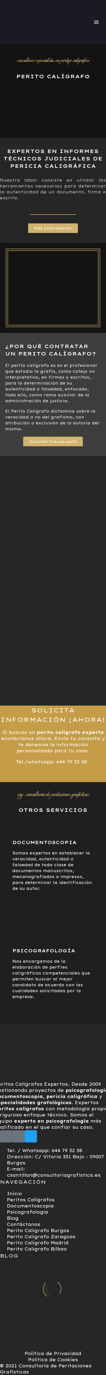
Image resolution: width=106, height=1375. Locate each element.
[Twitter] (31, 1136)
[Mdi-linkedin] (18, 1136)
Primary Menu (96, 22)
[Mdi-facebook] (6, 1136)
